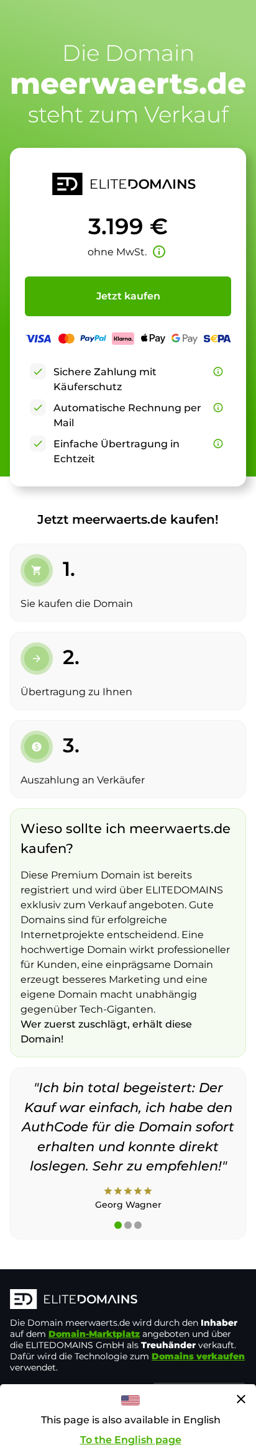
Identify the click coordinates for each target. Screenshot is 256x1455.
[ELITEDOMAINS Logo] (128, 1300)
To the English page (130, 1440)
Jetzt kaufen (128, 296)
